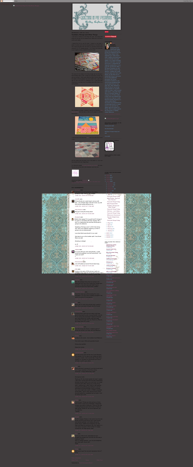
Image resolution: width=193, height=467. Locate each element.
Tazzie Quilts (109, 323)
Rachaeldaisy (78, 311)
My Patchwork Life (111, 287)
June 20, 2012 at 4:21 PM (84, 332)
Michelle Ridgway (111, 281)
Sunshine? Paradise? (112, 319)
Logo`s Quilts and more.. (113, 277)
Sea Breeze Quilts (111, 305)
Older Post (100, 460)
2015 (108, 175)
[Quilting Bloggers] (112, 118)
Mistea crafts (110, 284)
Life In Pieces (110, 274)
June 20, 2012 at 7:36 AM (84, 206)
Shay (113, 43)
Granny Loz (109, 262)
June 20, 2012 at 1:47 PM (84, 299)
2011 (108, 233)
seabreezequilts (79, 352)
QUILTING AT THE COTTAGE (111, 295)
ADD (77, 181)
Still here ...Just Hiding (113, 211)
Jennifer (77, 199)
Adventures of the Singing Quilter (111, 245)
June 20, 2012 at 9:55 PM (84, 396)
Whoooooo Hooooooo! (113, 215)
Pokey (76, 400)
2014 (108, 177)
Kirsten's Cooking (111, 268)
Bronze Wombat (110, 255)
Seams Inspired (110, 309)
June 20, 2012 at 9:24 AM (84, 265)
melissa (77, 249)
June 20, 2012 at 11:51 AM (84, 288)
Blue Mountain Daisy (112, 252)
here (88, 137)
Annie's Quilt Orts (111, 249)
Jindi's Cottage (79, 326)
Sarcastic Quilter (111, 302)
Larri (76, 366)
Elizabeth (77, 217)
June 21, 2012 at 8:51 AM (84, 454)
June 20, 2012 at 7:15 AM (84, 195)
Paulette (77, 279)
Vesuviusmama (79, 261)
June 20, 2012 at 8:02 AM (84, 213)
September (111, 188)
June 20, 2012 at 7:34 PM (84, 363)
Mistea (77, 335)
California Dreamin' (111, 258)
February (110, 228)
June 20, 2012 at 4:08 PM (84, 323)
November (110, 184)
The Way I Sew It (110, 335)
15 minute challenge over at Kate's (90, 165)
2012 (108, 181)
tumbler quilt (84, 182)
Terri (76, 433)
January (110, 230)
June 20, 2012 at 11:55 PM (84, 413)
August (110, 190)
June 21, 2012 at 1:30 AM (84, 430)
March (110, 226)
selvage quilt (96, 181)
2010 (108, 235)
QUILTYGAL (109, 299)
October (110, 186)
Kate (76, 269)
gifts (80, 181)
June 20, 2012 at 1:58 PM (84, 308)
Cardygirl (77, 190)
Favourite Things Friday (113, 196)
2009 (108, 237)
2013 (108, 179)
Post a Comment (76, 457)
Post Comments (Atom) (85, 462)
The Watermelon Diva (112, 332)
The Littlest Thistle (111, 330)
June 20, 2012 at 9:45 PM (84, 373)
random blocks (87, 181)
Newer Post (75, 460)
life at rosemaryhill (111, 271)
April (109, 224)
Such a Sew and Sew (112, 316)
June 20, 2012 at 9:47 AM (84, 276)
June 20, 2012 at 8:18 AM (84, 246)
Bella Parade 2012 (112, 203)
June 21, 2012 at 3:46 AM (84, 445)
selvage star (75, 182)
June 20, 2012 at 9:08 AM (84, 258)
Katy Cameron (79, 209)
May (109, 222)
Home (87, 460)
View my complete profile (112, 114)
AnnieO (77, 416)
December (110, 182)
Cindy (76, 449)
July (109, 192)
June (109, 194)
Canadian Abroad (79, 291)
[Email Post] (88, 180)
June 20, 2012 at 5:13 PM (84, 349)
